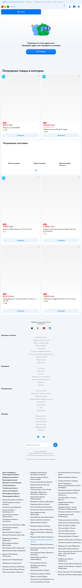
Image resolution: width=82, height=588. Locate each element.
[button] (21, 11)
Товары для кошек (41, 416)
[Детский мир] (5, 6)
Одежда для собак (41, 427)
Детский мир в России (34, 459)
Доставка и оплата (41, 337)
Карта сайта (41, 362)
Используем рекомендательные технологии (41, 455)
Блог (41, 407)
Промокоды (41, 348)
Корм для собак (41, 424)
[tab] (15, 157)
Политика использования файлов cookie (41, 354)
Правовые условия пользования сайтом (41, 453)
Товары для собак (41, 421)
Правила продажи (41, 346)
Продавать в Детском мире (41, 340)
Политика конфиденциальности (41, 351)
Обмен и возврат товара (41, 343)
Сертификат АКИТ (41, 357)
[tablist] (41, 157)
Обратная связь (41, 360)
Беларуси (52, 459)
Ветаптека (41, 430)
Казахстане (44, 459)
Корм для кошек (41, 419)
